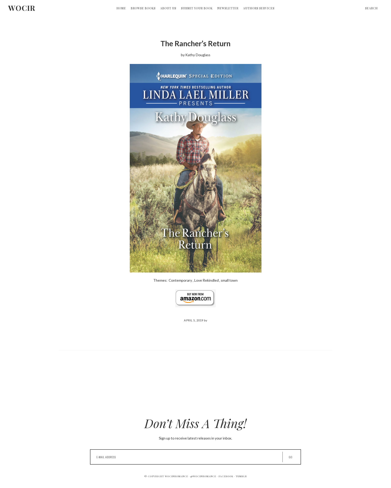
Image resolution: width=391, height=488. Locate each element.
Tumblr (241, 476)
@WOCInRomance (203, 476)
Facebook (226, 476)
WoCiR (21, 8)
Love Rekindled (206, 280)
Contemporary (180, 280)
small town (229, 280)
